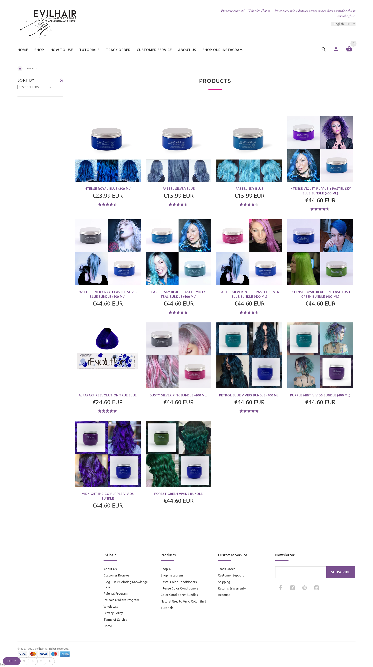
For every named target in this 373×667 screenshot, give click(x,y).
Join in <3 (186, 362)
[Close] (234, 299)
